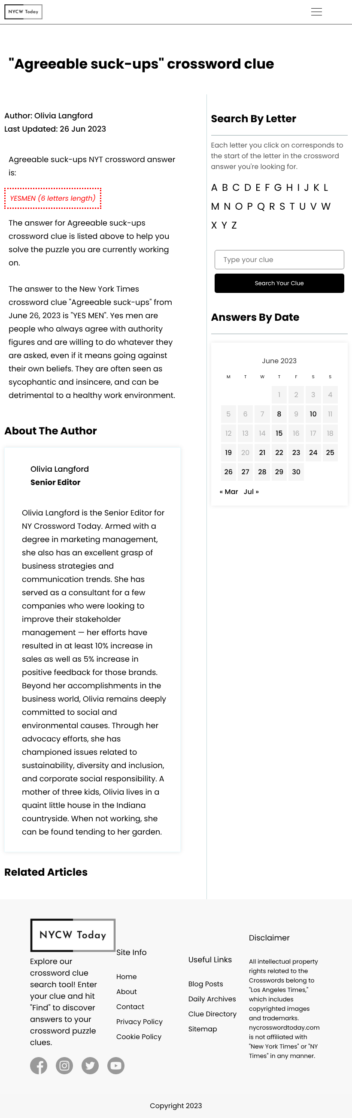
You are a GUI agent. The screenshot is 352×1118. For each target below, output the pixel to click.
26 (229, 472)
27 (245, 472)
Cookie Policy (138, 1037)
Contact (130, 1007)
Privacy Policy (139, 1022)
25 (330, 453)
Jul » (251, 492)
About (126, 992)
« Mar (229, 492)
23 (296, 453)
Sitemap (202, 1029)
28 (262, 472)
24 (313, 453)
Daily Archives (212, 999)
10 (313, 414)
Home (126, 977)
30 (296, 472)
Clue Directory (212, 1014)
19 (228, 453)
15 (279, 433)
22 (279, 453)
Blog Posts (205, 984)
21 (262, 453)
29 (279, 472)
